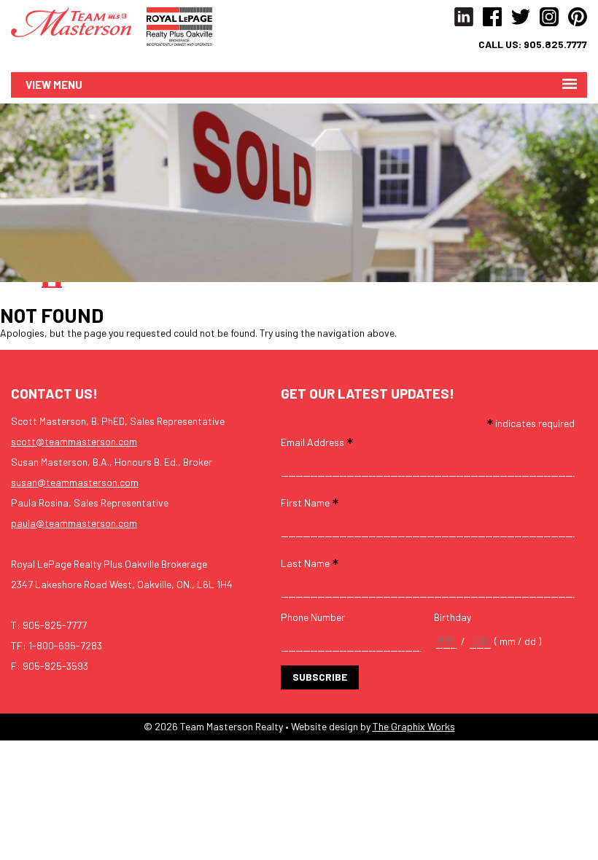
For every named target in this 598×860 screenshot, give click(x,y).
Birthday (452, 617)
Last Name (309, 562)
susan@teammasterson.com (75, 482)
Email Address (317, 441)
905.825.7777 (555, 44)
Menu (67, 84)
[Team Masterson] (79, 21)
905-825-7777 (55, 625)
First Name (309, 501)
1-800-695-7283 (65, 645)
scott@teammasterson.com (74, 441)
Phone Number (313, 617)
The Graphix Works (414, 726)
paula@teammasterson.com (74, 523)
